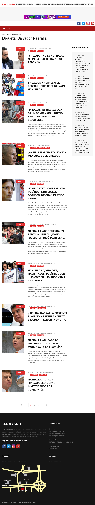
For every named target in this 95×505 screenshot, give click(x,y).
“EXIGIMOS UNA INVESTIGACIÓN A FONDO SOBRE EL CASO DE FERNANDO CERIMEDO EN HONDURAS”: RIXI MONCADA (82, 101)
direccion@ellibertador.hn (56, 431)
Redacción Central (46, 49)
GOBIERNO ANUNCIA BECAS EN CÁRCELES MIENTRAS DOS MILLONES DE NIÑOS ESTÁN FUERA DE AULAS (52, 4)
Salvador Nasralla (11, 35)
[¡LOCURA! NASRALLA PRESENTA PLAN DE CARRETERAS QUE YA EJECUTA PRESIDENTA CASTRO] (13, 315)
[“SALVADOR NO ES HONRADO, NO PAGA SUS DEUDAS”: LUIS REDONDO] (13, 57)
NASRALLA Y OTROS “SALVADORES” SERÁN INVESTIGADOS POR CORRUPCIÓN (41, 385)
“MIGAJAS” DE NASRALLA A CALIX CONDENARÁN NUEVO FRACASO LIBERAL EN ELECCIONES (45, 115)
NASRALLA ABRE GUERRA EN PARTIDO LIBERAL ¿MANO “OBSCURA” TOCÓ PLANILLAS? (46, 234)
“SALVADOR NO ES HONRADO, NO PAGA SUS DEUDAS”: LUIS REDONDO (46, 59)
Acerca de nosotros (55, 462)
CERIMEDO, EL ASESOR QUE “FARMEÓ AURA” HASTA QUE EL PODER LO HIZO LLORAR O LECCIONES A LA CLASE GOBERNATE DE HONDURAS (82, 64)
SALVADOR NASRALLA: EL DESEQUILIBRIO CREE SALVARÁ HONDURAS (47, 86)
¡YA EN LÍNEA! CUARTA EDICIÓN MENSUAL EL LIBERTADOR (47, 154)
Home (3, 35)
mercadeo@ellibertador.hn (57, 433)
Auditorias (34, 148)
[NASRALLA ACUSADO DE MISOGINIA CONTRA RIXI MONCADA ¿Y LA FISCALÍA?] (13, 342)
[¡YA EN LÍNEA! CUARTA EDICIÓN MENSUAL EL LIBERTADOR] (13, 154)
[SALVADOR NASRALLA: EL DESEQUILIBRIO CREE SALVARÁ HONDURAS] (13, 84)
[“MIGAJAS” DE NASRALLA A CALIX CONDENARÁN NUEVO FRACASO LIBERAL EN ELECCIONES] (13, 111)
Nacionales (42, 308)
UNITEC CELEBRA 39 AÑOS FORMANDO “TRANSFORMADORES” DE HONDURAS (82, 117)
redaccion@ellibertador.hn (57, 436)
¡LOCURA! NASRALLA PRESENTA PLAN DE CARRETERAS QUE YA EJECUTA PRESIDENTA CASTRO (48, 316)
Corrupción (34, 375)
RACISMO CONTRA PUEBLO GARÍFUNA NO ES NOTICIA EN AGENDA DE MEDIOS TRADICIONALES (82, 131)
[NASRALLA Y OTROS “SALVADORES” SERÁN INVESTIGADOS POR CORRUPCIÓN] (13, 381)
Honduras (34, 308)
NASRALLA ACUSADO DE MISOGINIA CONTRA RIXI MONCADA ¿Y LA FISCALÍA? (45, 343)
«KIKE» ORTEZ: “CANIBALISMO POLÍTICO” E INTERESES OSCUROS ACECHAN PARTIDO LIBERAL (46, 194)
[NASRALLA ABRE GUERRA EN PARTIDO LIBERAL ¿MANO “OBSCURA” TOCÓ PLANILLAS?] (13, 233)
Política (33, 51)
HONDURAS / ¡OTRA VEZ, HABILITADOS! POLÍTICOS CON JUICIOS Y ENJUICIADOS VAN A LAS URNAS (47, 276)
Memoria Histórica (44, 148)
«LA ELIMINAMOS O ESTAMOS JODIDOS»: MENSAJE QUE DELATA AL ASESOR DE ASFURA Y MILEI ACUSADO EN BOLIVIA (82, 147)
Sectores (40, 51)
